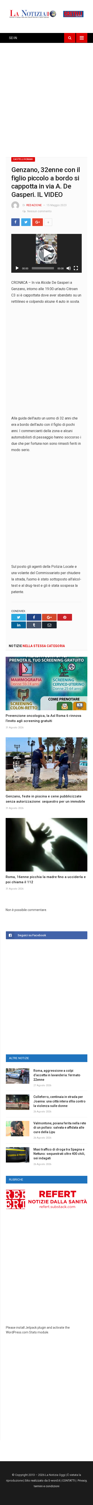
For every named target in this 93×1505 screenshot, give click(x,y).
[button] (46, 253)
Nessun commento (39, 211)
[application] (46, 253)
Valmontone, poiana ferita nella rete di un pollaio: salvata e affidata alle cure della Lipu (59, 1127)
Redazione (34, 205)
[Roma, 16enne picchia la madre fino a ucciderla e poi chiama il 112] (46, 844)
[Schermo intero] (76, 268)
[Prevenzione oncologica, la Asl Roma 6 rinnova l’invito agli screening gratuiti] (46, 683)
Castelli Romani (23, 159)
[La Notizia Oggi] (46, 13)
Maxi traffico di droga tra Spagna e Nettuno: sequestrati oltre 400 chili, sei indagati (59, 1154)
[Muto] (68, 268)
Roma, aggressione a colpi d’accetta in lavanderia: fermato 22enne (56, 1075)
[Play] (17, 268)
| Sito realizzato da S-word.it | (42, 1480)
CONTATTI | (70, 1480)
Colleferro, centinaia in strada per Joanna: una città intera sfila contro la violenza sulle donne (59, 1101)
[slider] (43, 268)
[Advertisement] (46, 98)
